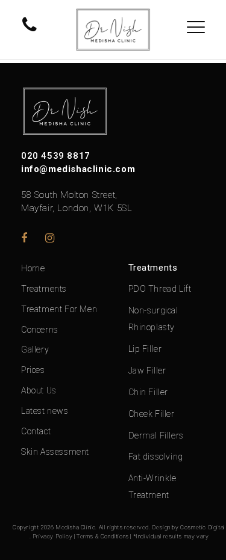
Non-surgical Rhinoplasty (153, 319)
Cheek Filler (151, 414)
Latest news (45, 411)
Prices (33, 370)
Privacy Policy (52, 536)
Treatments (44, 289)
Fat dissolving (155, 456)
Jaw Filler (147, 370)
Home (33, 268)
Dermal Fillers (156, 435)
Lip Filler (145, 349)
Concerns (39, 329)
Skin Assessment (55, 452)
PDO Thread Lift (160, 289)
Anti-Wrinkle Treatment (152, 486)
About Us (39, 390)
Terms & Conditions (103, 536)
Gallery (35, 349)
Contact (36, 431)
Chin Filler (148, 392)
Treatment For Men (59, 309)
